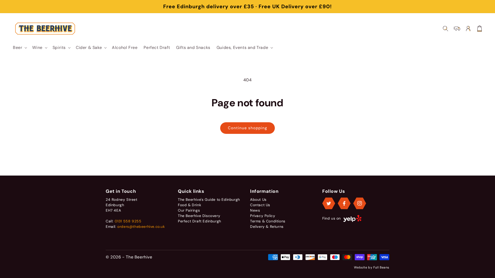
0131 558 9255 (128, 221)
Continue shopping (247, 128)
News (255, 210)
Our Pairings (189, 210)
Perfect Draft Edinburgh (199, 221)
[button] (19, 47)
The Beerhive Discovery (199, 215)
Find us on (331, 218)
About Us (258, 199)
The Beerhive (139, 257)
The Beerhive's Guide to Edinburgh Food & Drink (209, 202)
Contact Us (260, 205)
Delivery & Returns (267, 226)
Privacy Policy (262, 215)
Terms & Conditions (267, 221)
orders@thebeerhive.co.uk (141, 226)
